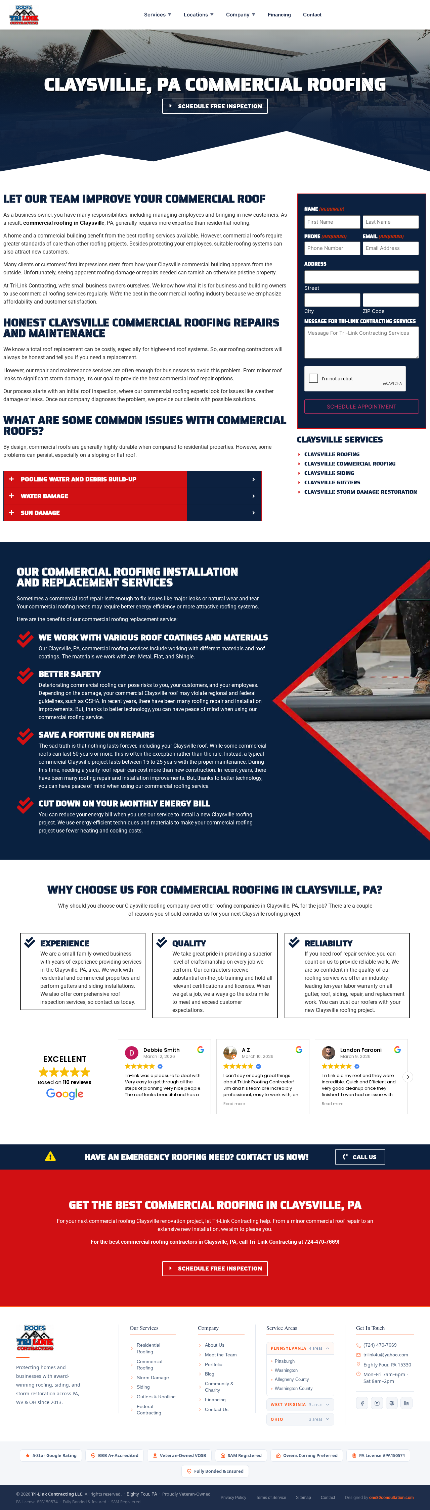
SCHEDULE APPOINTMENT (361, 406)
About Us (214, 1345)
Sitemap (303, 1497)
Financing (279, 14)
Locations (199, 14)
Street (311, 287)
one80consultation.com (391, 1497)
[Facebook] (362, 1403)
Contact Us (216, 1409)
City (309, 311)
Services (158, 14)
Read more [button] (135, 1104)
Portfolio (213, 1364)
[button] (408, 1077)
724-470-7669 (321, 1242)
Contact (312, 14)
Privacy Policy (233, 1497)
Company (241, 14)
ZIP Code (374, 311)
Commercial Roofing (149, 1365)
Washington (286, 1370)
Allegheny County (292, 1379)
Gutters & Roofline (156, 1396)
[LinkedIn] (406, 1403)
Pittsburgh (285, 1361)
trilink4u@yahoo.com (385, 1354)
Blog (209, 1374)
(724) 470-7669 (380, 1345)
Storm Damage (153, 1377)
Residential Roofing (148, 1348)
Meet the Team (221, 1354)
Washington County (294, 1388)
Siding (143, 1387)
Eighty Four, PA (142, 1494)
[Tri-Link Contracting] (62, 1338)
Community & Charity (219, 1387)
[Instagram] (377, 1403)
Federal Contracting (149, 1410)
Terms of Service (271, 1497)
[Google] (392, 1403)
